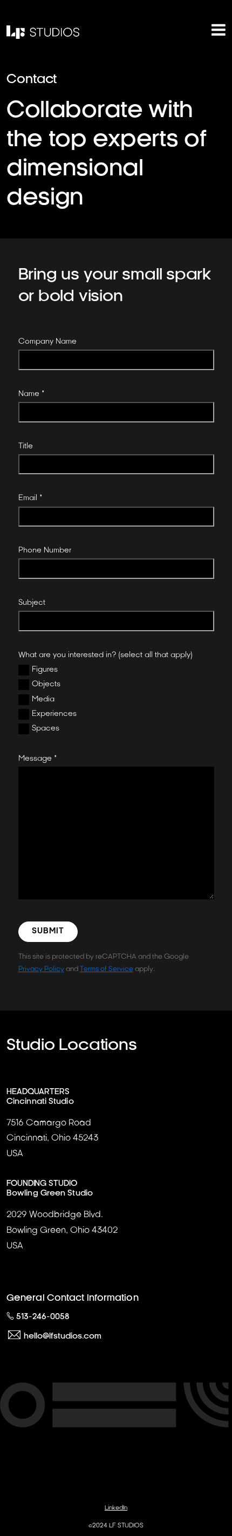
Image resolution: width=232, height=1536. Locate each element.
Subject (31, 602)
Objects (46, 683)
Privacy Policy (41, 969)
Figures (45, 669)
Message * (37, 758)
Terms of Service (106, 969)
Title (25, 445)
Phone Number (44, 550)
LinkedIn (116, 1507)
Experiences (54, 713)
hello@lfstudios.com (62, 1336)
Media (43, 699)
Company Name (47, 341)
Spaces (45, 728)
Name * (31, 393)
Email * (30, 497)
